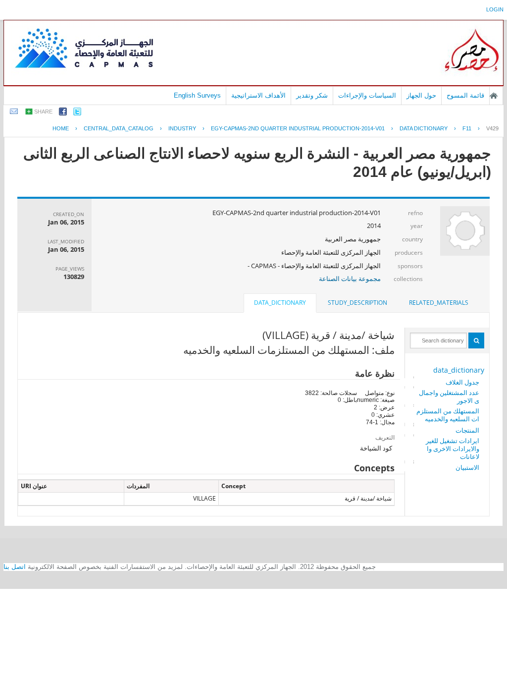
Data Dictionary (424, 128)
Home (60, 128)
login (495, 9)
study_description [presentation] (357, 302)
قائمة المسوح (465, 95)
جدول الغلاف (462, 382)
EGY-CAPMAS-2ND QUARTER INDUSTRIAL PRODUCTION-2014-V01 (298, 128)
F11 (466, 128)
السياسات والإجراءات (367, 95)
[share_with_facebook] (63, 113)
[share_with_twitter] (77, 113)
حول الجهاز (421, 95)
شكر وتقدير (312, 95)
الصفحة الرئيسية (494, 96)
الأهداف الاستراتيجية (258, 95)
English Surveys (197, 95)
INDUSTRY (182, 128)
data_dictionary (458, 370)
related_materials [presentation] (438, 302)
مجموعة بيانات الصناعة (350, 278)
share (43, 111)
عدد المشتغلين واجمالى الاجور (449, 396)
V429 (492, 128)
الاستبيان (467, 467)
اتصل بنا (14, 566)
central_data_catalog (118, 128)
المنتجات (467, 430)
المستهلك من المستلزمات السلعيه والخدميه (447, 415)
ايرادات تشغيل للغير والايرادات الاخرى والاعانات (452, 448)
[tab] (439, 302)
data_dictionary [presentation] (280, 302)
